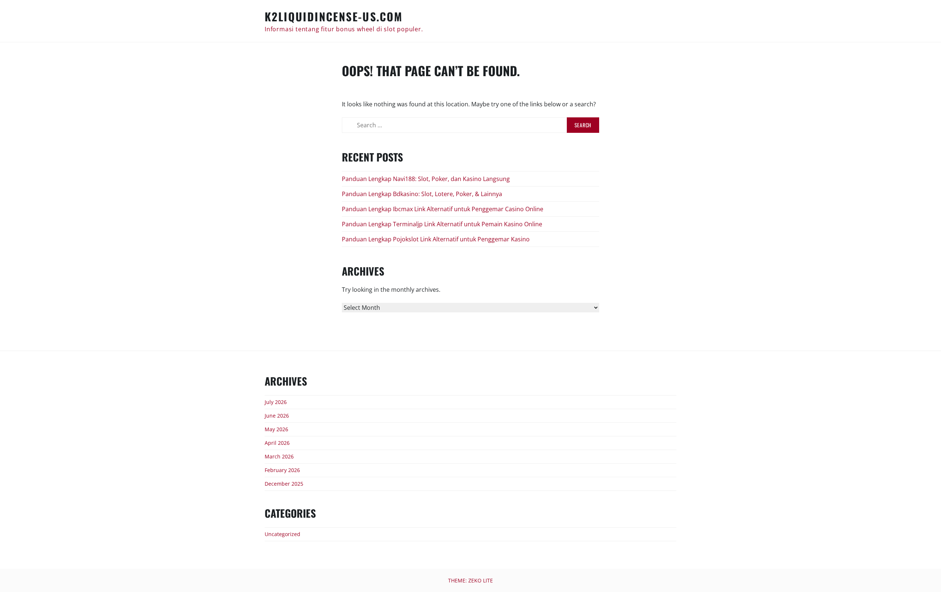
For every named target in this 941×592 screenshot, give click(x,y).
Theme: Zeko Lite (470, 580)
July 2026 (276, 401)
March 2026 (279, 456)
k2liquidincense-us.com (334, 16)
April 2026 (277, 442)
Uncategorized (282, 534)
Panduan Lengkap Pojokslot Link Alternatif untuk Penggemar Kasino (436, 239)
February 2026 (282, 470)
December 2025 (284, 483)
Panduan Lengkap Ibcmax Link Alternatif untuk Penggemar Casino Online (442, 209)
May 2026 (276, 429)
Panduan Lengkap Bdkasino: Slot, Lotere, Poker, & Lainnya (422, 194)
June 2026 (277, 415)
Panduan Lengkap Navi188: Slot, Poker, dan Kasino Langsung (426, 179)
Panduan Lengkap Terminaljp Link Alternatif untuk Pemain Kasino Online (442, 224)
